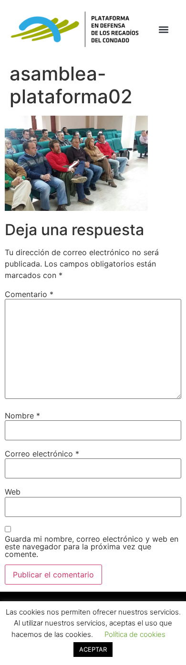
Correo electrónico (42, 453)
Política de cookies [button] (134, 634)
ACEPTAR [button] (93, 649)
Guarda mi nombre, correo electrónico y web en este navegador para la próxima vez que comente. (91, 546)
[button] (164, 29)
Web (13, 492)
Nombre (22, 415)
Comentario (29, 294)
